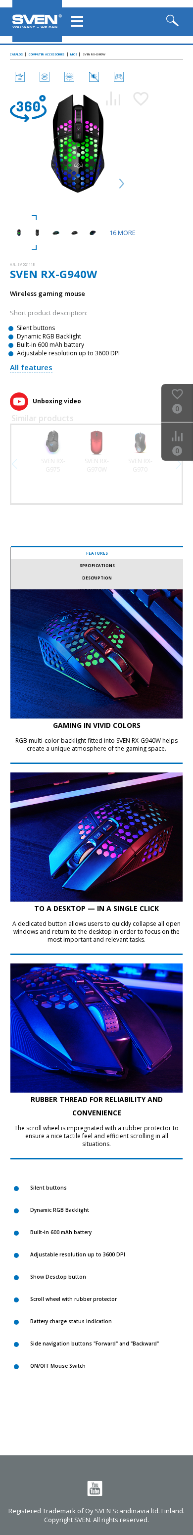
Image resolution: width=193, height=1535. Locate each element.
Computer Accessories (46, 54)
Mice (73, 54)
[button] (179, 464)
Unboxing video (57, 401)
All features (31, 367)
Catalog (16, 54)
